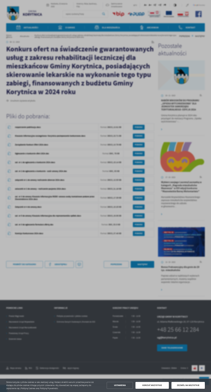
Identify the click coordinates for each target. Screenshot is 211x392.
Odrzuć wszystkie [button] (152, 385)
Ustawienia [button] (120, 385)
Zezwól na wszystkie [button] (188, 385)
